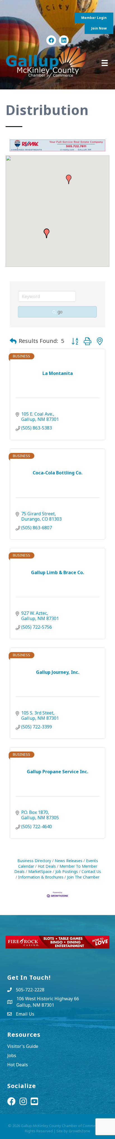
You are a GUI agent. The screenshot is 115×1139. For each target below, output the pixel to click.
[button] (69, 179)
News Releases (68, 860)
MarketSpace (40, 871)
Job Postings (66, 871)
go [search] (60, 312)
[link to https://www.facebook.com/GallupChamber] (51, 40)
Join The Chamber (83, 877)
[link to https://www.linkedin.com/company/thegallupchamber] (64, 40)
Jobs (11, 1055)
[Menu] (105, 63)
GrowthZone (79, 1130)
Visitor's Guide (22, 1046)
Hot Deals (47, 866)
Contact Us (91, 871)
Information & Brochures (40, 877)
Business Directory (34, 860)
